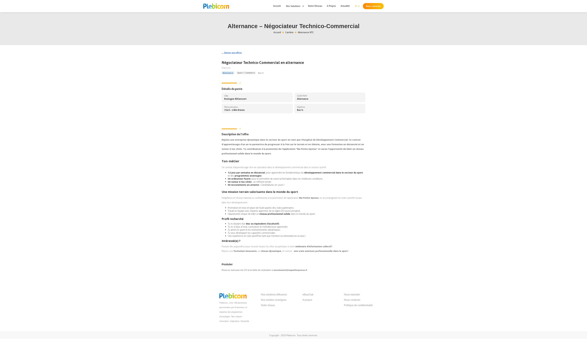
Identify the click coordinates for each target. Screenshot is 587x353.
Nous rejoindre (352, 294)
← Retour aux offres (232, 52)
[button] (293, 6)
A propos (307, 300)
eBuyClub (308, 294)
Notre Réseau (315, 6)
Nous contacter (373, 6)
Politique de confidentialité (358, 305)
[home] (215, 6)
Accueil (277, 6)
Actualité (345, 6)
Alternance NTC (306, 32)
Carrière (289, 32)
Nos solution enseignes (273, 300)
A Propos (331, 6)
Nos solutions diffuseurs (274, 294)
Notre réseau (268, 305)
